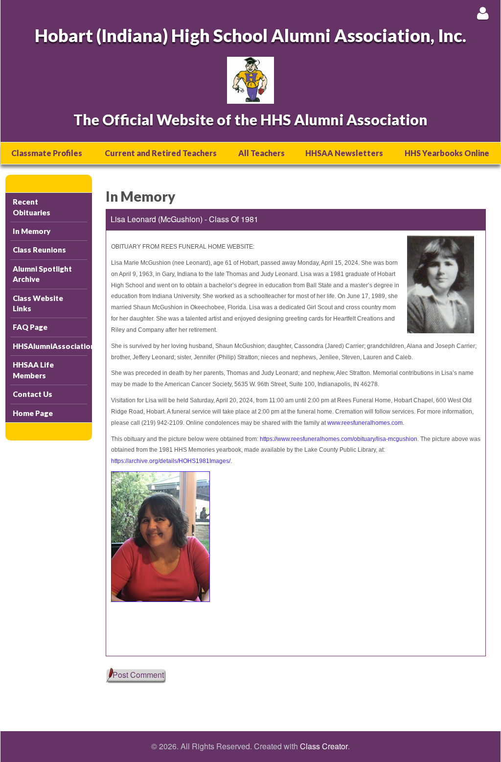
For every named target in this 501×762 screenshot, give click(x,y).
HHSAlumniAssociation (50, 346)
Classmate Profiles (46, 153)
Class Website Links (38, 303)
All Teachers (261, 153)
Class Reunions (39, 249)
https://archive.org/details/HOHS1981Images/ (170, 461)
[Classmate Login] (483, 13)
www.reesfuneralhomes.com (365, 422)
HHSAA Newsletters (344, 153)
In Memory (31, 231)
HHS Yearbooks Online (447, 153)
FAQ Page (30, 327)
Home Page (33, 413)
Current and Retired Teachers (161, 153)
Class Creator (324, 746)
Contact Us (32, 394)
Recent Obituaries (31, 206)
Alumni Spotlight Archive (42, 273)
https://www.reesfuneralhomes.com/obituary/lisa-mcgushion (338, 439)
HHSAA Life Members (33, 369)
